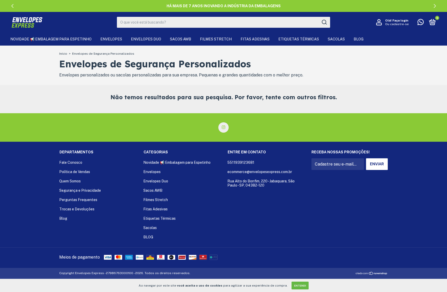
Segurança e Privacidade (80, 190)
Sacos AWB (180, 39)
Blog (63, 218)
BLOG (358, 39)
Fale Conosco (70, 162)
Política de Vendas (74, 172)
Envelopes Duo (146, 39)
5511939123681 (240, 162)
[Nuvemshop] (371, 273)
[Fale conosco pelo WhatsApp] (420, 23)
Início (63, 53)
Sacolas (336, 39)
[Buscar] (324, 22)
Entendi (300, 285)
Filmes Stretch (216, 39)
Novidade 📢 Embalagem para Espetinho (51, 39)
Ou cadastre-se (397, 24)
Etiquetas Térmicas (298, 39)
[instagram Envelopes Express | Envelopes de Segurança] (223, 127)
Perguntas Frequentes (78, 200)
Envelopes (111, 39)
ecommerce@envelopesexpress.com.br (259, 172)
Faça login (400, 20)
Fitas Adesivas (255, 39)
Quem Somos (70, 181)
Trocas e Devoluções (76, 209)
